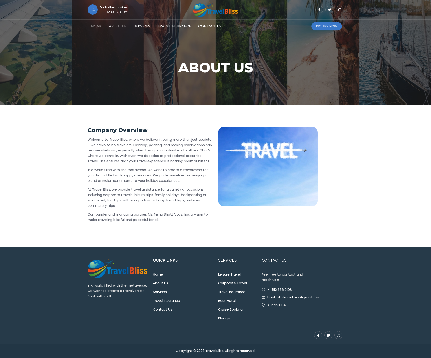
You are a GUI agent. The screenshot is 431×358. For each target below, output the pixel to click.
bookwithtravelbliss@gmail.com (293, 297)
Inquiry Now (326, 26)
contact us (209, 26)
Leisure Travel (229, 274)
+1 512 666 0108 (279, 289)
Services (142, 26)
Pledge (224, 318)
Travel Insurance (174, 26)
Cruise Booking (230, 309)
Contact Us (162, 309)
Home (96, 26)
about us (118, 26)
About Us (160, 283)
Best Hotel (227, 300)
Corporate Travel (232, 283)
